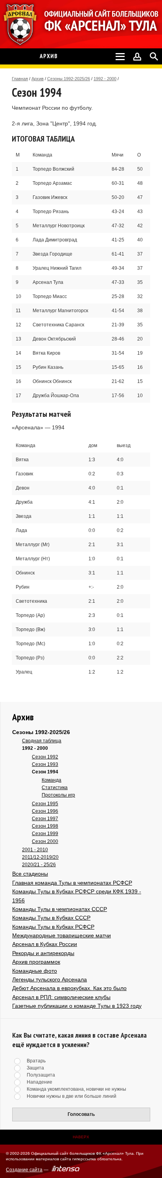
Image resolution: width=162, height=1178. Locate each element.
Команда (51, 780)
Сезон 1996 (45, 811)
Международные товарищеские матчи (61, 935)
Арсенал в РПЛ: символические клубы (61, 997)
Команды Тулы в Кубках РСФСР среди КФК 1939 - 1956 (76, 895)
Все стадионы (30, 874)
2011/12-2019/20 (40, 857)
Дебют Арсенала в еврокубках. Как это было (69, 988)
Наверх (81, 1137)
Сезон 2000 (45, 841)
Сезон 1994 (45, 772)
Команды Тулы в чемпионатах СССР (59, 909)
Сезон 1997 (45, 818)
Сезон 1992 (45, 757)
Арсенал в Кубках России (44, 944)
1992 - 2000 (105, 78)
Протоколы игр (58, 795)
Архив (37, 78)
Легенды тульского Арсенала (49, 979)
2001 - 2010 (35, 849)
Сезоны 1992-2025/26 (68, 78)
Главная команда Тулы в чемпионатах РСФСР (72, 883)
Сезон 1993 (45, 764)
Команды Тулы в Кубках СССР (51, 918)
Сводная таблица (41, 741)
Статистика (55, 787)
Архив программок (36, 962)
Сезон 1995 (45, 803)
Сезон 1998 (45, 826)
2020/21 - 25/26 (39, 864)
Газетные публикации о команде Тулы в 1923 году (77, 1006)
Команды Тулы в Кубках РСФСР (53, 927)
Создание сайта (24, 1169)
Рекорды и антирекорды (43, 953)
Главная (20, 78)
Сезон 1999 (45, 833)
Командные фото (34, 971)
